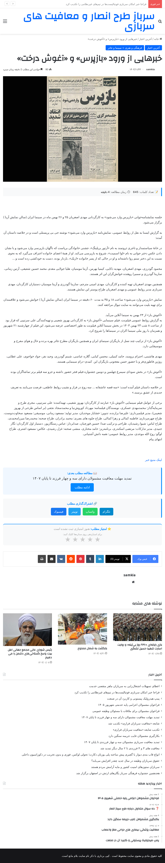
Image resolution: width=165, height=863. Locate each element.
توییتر (74, 511)
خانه (157, 39)
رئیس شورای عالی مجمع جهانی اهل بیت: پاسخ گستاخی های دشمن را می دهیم (30, 653)
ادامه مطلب (82, 487)
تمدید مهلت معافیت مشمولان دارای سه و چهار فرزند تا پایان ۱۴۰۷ (82, 478)
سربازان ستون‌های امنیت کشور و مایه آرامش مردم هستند (125, 767)
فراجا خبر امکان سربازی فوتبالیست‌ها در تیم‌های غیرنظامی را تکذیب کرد (117, 692)
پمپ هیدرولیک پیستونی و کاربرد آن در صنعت (121, 4)
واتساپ (90, 511)
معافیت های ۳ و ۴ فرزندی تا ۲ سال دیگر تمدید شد (130, 748)
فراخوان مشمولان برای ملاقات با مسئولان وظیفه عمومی (126, 711)
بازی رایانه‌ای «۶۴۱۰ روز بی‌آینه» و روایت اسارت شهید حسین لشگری (140, 646)
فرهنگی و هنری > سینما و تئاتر (125, 47)
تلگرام (106, 511)
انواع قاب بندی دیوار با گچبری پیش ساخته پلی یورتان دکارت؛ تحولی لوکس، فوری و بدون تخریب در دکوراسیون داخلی (91, 754)
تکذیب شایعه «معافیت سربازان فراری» (136, 729)
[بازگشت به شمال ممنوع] (82, 628)
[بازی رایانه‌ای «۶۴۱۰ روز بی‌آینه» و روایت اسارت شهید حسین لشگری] (137, 627)
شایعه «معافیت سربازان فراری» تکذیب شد (134, 723)
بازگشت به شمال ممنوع (92, 648)
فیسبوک (58, 511)
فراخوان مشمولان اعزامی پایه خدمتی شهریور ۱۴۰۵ (129, 704)
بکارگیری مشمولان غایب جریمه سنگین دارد (134, 735)
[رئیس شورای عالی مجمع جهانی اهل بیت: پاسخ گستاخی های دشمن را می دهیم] (27, 629)
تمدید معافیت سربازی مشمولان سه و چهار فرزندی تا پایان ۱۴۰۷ (122, 742)
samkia (150, 69)
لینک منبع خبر (153, 460)
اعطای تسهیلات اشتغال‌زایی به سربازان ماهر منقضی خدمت (124, 686)
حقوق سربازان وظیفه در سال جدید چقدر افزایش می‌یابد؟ (125, 760)
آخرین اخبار (145, 39)
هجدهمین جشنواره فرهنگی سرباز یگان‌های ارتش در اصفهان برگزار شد (118, 773)
